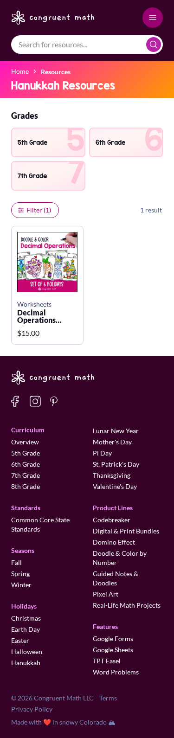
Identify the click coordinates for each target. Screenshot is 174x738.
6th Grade (25, 464)
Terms (108, 698)
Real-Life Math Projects (127, 605)
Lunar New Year (116, 431)
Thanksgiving (111, 475)
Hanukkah (25, 663)
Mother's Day (112, 442)
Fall (16, 562)
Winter (21, 585)
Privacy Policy (31, 709)
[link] (56, 71)
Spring (20, 574)
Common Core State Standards (40, 524)
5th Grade (25, 453)
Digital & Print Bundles (126, 531)
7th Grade (25, 475)
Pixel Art (105, 594)
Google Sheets (113, 650)
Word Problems (116, 672)
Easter (20, 640)
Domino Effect (114, 542)
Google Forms (113, 638)
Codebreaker (111, 520)
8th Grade (25, 486)
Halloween (26, 651)
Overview (25, 442)
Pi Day (102, 453)
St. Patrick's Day (116, 464)
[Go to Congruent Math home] (53, 18)
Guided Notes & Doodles (115, 578)
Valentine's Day (115, 486)
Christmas (26, 618)
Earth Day (25, 629)
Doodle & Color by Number (120, 557)
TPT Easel (107, 661)
